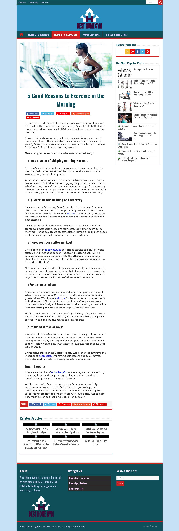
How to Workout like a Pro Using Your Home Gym (36, 430)
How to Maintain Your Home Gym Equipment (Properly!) (134, 159)
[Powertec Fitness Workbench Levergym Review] (119, 151)
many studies (53, 249)
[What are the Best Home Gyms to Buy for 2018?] (125, 84)
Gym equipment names (143, 69)
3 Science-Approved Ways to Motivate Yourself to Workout (66, 442)
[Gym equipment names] (125, 73)
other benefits (59, 372)
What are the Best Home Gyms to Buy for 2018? (144, 82)
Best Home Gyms (117, 34)
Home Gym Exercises (65, 34)
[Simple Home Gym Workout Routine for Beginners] (125, 118)
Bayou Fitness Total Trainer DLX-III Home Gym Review (137, 145)
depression (45, 355)
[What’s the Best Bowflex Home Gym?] (125, 107)
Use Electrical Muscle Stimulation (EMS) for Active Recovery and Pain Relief (36, 444)
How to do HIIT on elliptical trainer (96, 442)
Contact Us (45, 2)
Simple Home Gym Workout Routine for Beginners (96, 430)
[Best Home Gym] (89, 17)
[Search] (160, 2)
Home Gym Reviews (38, 34)
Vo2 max (60, 298)
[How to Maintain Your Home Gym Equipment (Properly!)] (119, 158)
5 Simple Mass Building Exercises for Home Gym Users (66, 430)
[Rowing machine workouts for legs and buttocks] (119, 126)
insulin (70, 213)
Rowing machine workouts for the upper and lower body (144, 135)
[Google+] (132, 51)
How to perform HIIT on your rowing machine (143, 93)
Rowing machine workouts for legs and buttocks (136, 127)
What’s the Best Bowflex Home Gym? (143, 105)
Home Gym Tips (91, 34)
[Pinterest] (147, 51)
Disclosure (22, 2)
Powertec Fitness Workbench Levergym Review (136, 152)
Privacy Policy (33, 2)
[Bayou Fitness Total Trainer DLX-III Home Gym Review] (119, 144)
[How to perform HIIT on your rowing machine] (125, 95)
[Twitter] (142, 51)
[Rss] (127, 51)
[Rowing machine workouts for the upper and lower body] (125, 136)
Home (21, 34)
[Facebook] (137, 51)
